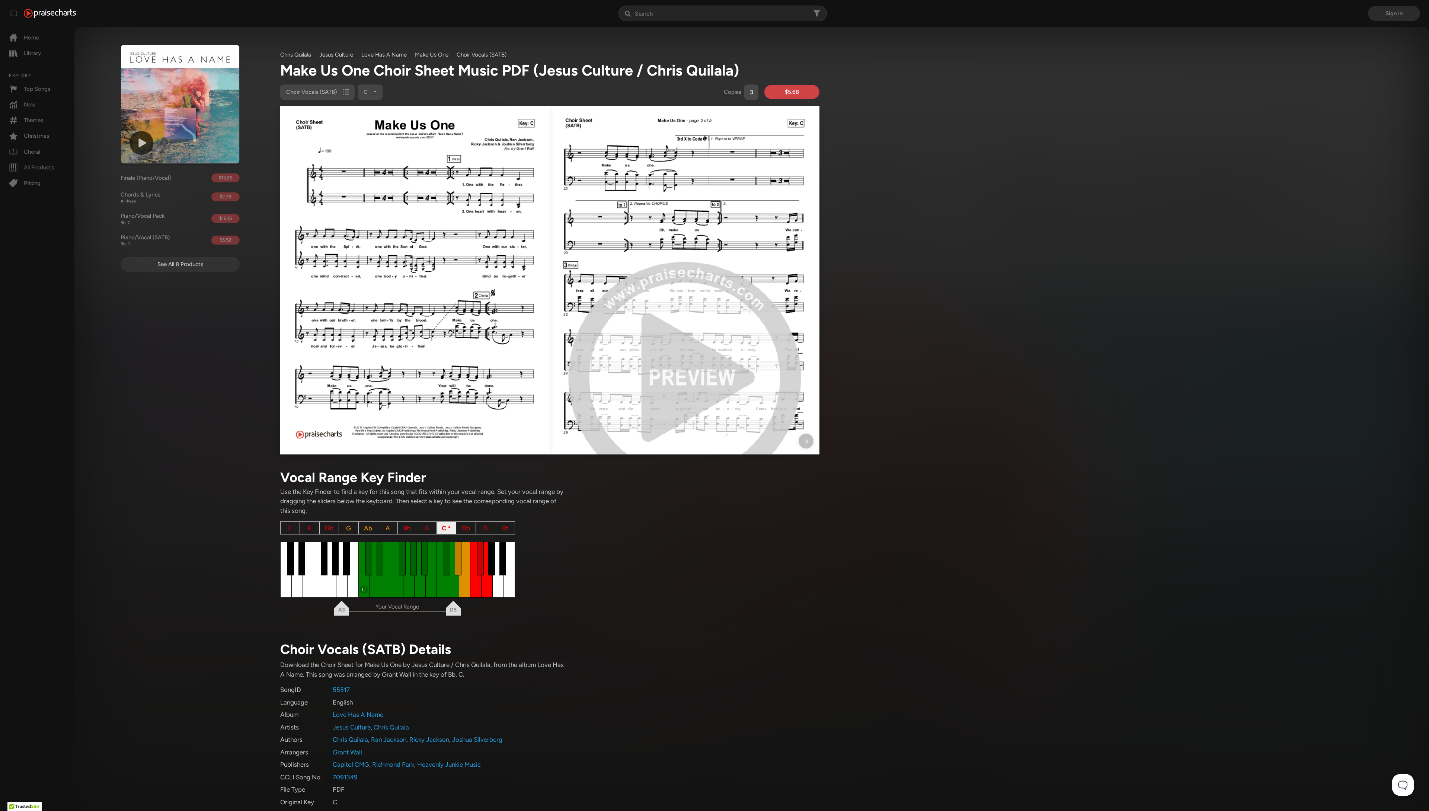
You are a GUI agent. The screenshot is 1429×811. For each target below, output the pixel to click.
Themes (33, 120)
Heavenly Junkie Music (449, 764)
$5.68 (792, 92)
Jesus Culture (336, 54)
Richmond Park (393, 764)
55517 (341, 689)
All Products (39, 167)
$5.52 (225, 240)
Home (31, 37)
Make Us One (431, 54)
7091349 (345, 777)
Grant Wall (347, 752)
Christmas (36, 135)
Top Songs (37, 89)
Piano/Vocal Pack (143, 219)
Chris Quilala (295, 54)
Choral (32, 152)
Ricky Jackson (429, 739)
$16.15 (225, 218)
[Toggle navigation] (13, 13)
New (30, 104)
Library (32, 53)
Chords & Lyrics (140, 197)
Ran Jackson (388, 739)
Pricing (32, 183)
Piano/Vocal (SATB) (145, 240)
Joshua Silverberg (477, 739)
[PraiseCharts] (50, 13)
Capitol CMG (351, 764)
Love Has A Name (384, 54)
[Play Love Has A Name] (141, 143)
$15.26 (225, 178)
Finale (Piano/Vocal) (146, 178)
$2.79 (225, 196)
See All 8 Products (180, 264)
